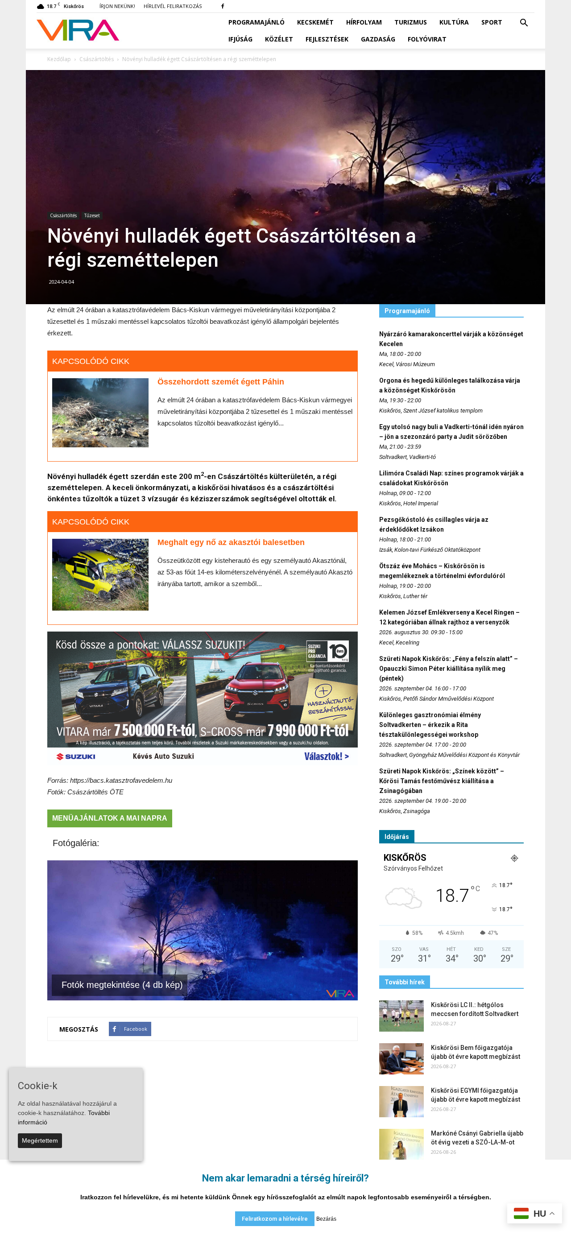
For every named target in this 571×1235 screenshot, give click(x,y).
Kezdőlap (59, 59)
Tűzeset (92, 215)
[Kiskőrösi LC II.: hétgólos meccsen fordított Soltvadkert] (401, 1016)
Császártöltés (63, 215)
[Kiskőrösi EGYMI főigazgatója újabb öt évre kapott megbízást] (401, 1101)
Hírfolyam (364, 22)
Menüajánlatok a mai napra (109, 818)
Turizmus (410, 22)
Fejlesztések (327, 39)
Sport (491, 22)
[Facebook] (222, 6)
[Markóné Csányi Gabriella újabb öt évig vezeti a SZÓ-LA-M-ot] (401, 1144)
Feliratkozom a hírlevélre (275, 1218)
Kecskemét (315, 22)
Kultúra (454, 22)
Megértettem (40, 1140)
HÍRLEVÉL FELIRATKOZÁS (173, 6)
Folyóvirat (427, 39)
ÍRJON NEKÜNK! (117, 6)
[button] (523, 23)
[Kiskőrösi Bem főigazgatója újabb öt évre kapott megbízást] (401, 1058)
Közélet (279, 39)
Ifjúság (240, 39)
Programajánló (256, 22)
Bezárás (326, 1219)
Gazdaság (378, 39)
